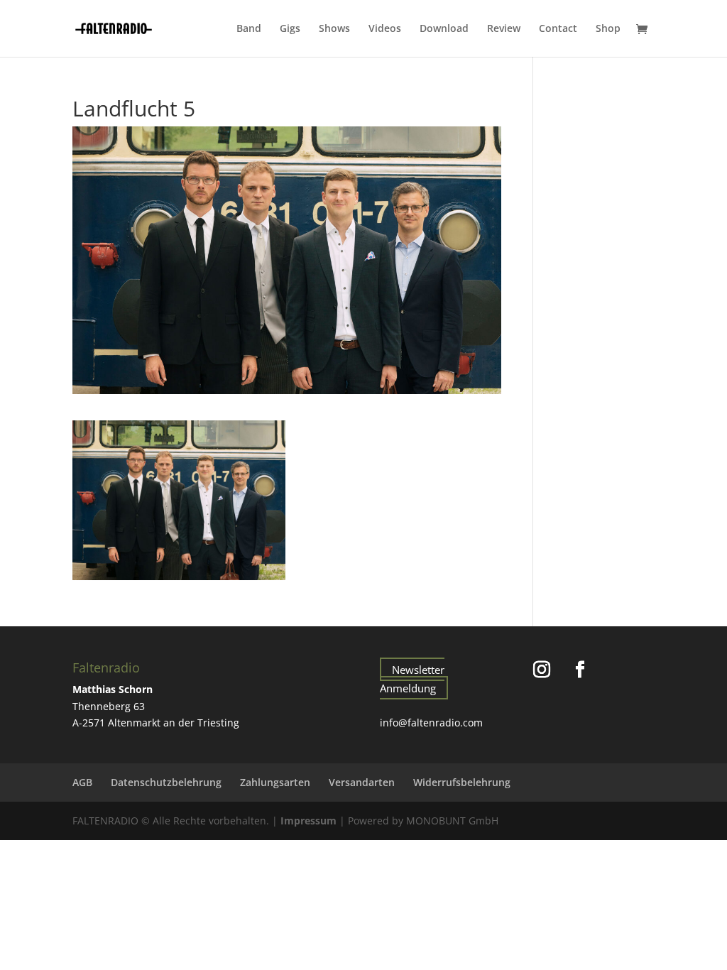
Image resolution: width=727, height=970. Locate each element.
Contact (558, 29)
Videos (384, 29)
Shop (608, 29)
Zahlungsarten (275, 782)
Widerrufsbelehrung (461, 782)
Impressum (308, 820)
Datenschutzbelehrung (166, 782)
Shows (334, 29)
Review (503, 29)
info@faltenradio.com (431, 722)
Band (248, 29)
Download (444, 29)
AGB (82, 782)
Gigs (290, 29)
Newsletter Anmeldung (412, 679)
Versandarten (362, 782)
